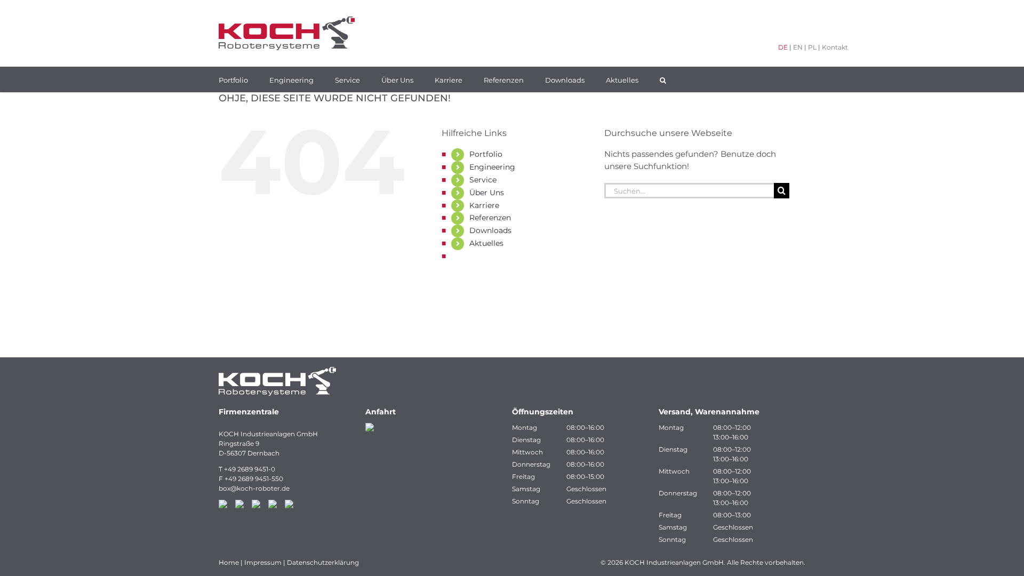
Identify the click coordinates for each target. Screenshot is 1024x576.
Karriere (484, 205)
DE (783, 47)
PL (812, 47)
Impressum (263, 562)
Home (229, 562)
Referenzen (490, 217)
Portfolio (485, 154)
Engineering (492, 167)
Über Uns (486, 192)
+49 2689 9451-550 (254, 479)
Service (483, 180)
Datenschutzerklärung (323, 562)
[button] (663, 79)
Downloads (490, 230)
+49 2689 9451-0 (249, 469)
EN (798, 47)
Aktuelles (486, 243)
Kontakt (835, 47)
